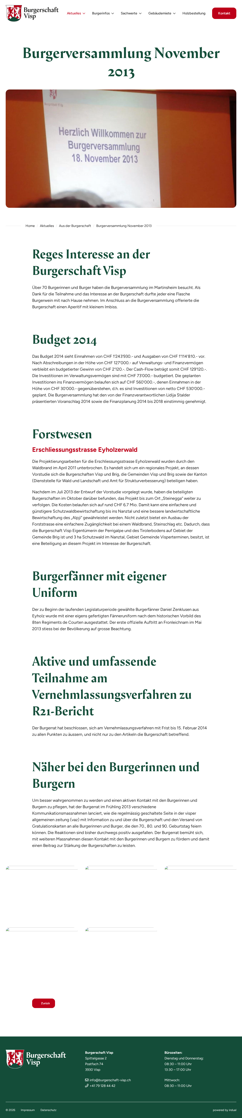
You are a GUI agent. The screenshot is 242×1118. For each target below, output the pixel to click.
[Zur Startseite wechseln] (32, 13)
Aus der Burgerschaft (75, 226)
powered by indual (224, 1110)
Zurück (45, 1003)
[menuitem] (76, 13)
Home (30, 226)
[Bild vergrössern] (42, 893)
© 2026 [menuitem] (10, 1110)
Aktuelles (47, 226)
